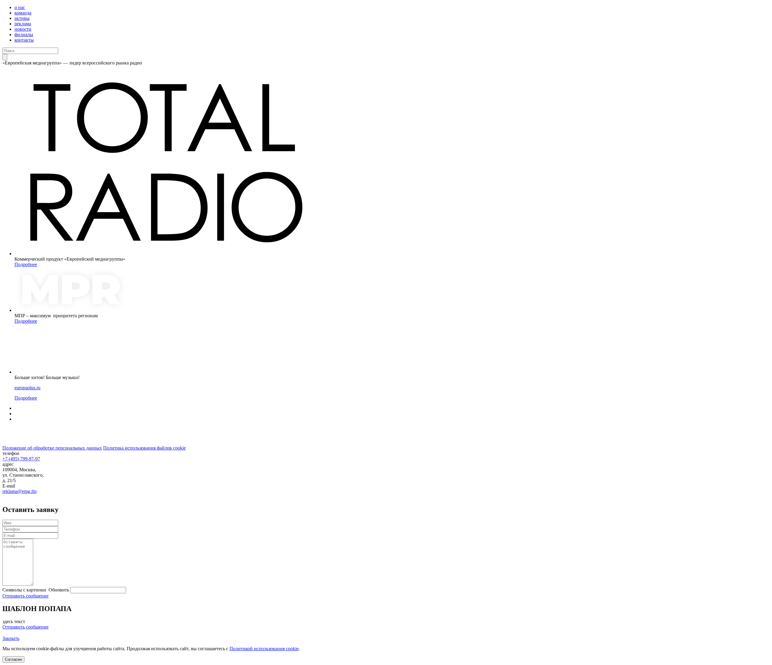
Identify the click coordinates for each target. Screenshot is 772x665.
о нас (19, 7)
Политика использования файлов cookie (144, 447)
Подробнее (25, 264)
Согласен (13, 659)
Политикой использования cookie (264, 648)
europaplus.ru (27, 387)
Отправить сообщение (25, 595)
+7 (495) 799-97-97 (21, 458)
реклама (22, 23)
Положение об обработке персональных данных (52, 447)
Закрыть (10, 638)
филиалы (23, 34)
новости (22, 29)
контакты (24, 39)
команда (22, 12)
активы (22, 18)
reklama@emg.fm (19, 491)
